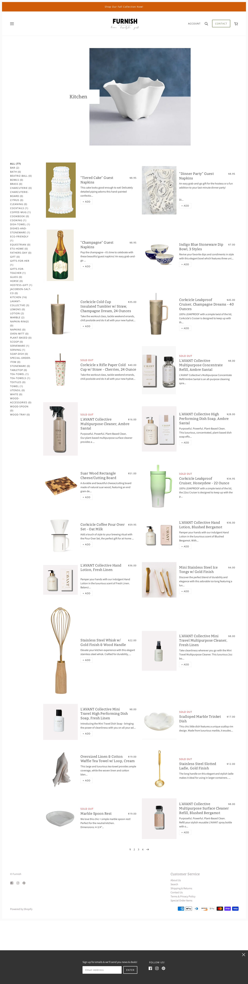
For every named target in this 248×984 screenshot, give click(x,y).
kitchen (18, 297)
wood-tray (20, 414)
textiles (17, 382)
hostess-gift (21, 285)
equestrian (20, 244)
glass (16, 277)
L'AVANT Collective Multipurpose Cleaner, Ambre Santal (105, 423)
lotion (17, 313)
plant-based (21, 337)
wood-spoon (19, 408)
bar (14, 167)
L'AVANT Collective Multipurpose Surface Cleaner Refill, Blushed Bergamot (204, 808)
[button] (86, 201)
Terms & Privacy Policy (183, 896)
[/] (125, 23)
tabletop (18, 370)
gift (15, 256)
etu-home (19, 248)
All (15, 163)
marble (17, 317)
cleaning (18, 204)
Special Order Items (181, 900)
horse (16, 281)
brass (16, 183)
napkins (17, 329)
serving (17, 349)
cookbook (19, 216)
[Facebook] (150, 968)
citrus (16, 200)
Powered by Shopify (21, 909)
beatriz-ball (21, 175)
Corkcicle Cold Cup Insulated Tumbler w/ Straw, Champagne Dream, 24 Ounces (105, 306)
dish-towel (20, 224)
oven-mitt (19, 333)
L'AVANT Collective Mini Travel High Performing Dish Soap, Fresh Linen (104, 713)
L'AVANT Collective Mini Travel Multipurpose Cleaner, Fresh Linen (203, 640)
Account (194, 23)
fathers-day (20, 252)
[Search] (206, 24)
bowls (16, 179)
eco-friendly (19, 238)
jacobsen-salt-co (20, 291)
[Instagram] (157, 968)
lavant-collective (19, 303)
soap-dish (19, 353)
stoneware (20, 366)
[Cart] (236, 23)
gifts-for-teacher (18, 270)
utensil (17, 390)
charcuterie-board (19, 194)
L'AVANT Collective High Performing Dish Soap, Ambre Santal (204, 418)
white (16, 394)
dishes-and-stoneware (20, 230)
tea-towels (20, 378)
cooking (18, 220)
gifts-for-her (19, 262)
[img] (12, 882)
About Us (176, 880)
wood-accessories (20, 400)
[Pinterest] (163, 968)
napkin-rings (19, 323)
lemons (17, 309)
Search (174, 884)
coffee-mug (20, 212)
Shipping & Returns (181, 888)
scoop (16, 341)
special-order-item (20, 360)
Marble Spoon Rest (96, 814)
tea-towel (19, 374)
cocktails (19, 208)
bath (15, 171)
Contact (221, 23)
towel (16, 386)
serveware (19, 345)
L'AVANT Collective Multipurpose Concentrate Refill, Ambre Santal (201, 365)
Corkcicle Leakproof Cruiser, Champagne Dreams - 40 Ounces (206, 304)
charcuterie (21, 188)
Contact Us (177, 892)
